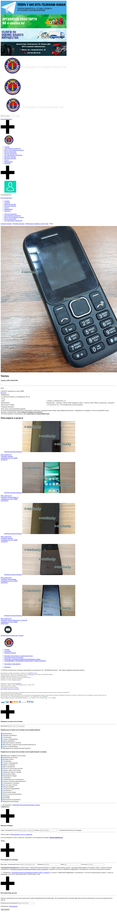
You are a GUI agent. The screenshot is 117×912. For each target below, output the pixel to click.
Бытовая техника (8, 759)
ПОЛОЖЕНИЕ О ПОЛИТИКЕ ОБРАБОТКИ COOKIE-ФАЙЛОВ (25, 661)
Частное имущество (10, 153)
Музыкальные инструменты (11, 799)
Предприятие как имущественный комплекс (17, 748)
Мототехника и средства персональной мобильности (19, 744)
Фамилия (40, 864)
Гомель (9, 688)
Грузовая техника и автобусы (12, 743)
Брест (2, 688)
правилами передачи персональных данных (26, 805)
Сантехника (6, 777)
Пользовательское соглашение (13, 657)
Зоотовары (6, 796)
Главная (6, 147)
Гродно (13, 688)
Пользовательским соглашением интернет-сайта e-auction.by (29, 869)
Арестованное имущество (12, 148)
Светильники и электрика (11, 783)
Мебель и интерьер (9, 765)
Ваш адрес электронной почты (10, 864)
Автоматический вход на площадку (70, 830)
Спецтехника (7, 737)
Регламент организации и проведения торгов (18, 656)
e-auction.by (18, 683)
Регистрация (5, 119)
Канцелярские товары (10, 776)
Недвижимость (7, 733)
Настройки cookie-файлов (12, 664)
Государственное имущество (13, 155)
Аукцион (7, 202)
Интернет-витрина (10, 158)
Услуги (6, 160)
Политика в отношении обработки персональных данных (22, 659)
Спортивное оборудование (11, 788)
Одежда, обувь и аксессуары (12, 770)
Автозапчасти (7, 790)
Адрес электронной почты (9, 830)
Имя (62, 864)
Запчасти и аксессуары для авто (13, 768)
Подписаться (5, 806)
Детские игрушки (8, 787)
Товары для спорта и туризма (12, 772)
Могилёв (17, 688)
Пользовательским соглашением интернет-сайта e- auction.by (31, 872)
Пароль (37, 830)
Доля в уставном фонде (10, 746)
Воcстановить (5, 909)
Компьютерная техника (10, 757)
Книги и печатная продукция (12, 794)
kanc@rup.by (31, 674)
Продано (3, 393)
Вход (10, 119)
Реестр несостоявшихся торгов (14, 150)
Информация (8, 161)
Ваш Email (4, 726)
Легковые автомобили (10, 735)
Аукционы (7, 651)
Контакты (7, 163)
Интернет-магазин (10, 157)
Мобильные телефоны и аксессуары (14, 755)
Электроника (7, 761)
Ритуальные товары (9, 774)
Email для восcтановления (9, 903)
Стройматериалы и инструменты (13, 779)
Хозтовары (6, 797)
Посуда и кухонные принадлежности (14, 781)
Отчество (84, 864)
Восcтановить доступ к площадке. (21, 834)
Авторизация (13, 906)
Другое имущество (9, 741)
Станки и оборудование (10, 739)
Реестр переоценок (10, 152)
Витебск (5, 688)
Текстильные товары (9, 792)
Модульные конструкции (11, 801)
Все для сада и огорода (10, 785)
